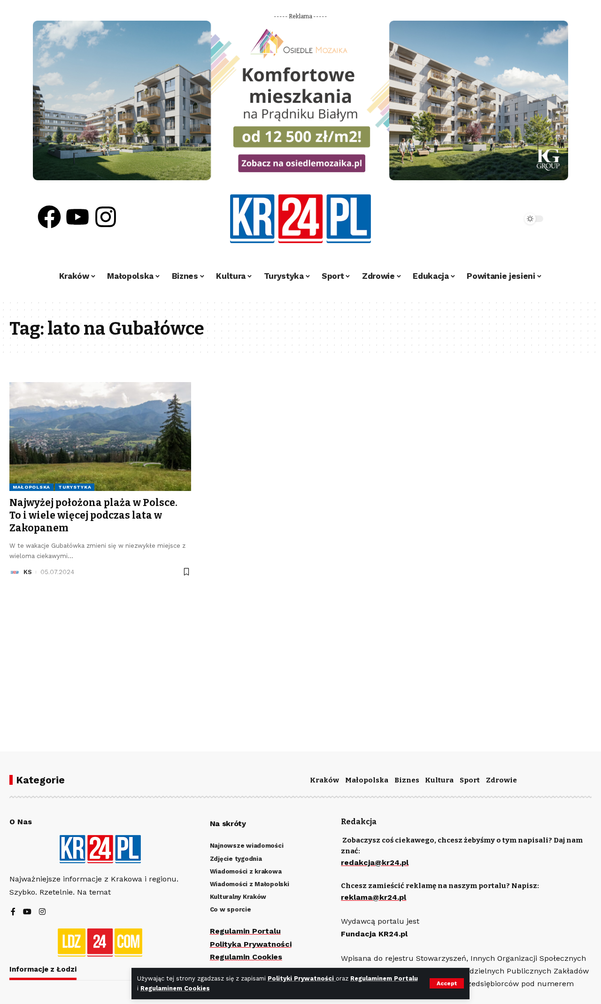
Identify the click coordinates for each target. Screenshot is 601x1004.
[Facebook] (49, 217)
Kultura (439, 780)
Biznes (406, 780)
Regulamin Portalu (245, 931)
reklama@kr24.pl (373, 897)
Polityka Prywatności (251, 944)
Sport (470, 780)
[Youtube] (77, 217)
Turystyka (74, 487)
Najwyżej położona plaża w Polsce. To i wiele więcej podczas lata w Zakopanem (93, 516)
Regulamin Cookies (246, 956)
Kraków (324, 780)
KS (27, 571)
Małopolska (31, 487)
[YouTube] (27, 912)
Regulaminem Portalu (384, 978)
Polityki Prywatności (302, 978)
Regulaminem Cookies (175, 988)
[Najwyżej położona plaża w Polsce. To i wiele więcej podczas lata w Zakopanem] (100, 436)
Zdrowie (501, 780)
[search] (489, 218)
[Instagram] (105, 217)
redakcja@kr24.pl (374, 862)
